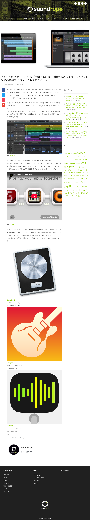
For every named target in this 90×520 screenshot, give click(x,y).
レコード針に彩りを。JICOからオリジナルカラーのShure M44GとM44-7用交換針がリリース (76, 124)
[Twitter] (79, 3)
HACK (50, 18)
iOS (65, 156)
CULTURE (32, 18)
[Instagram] (82, 3)
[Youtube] (85, 3)
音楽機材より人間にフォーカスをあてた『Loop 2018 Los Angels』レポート (76, 98)
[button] (3, 90)
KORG (76, 157)
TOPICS (18, 18)
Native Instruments (81, 160)
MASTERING (65, 18)
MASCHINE (66, 160)
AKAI (71, 153)
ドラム (82, 190)
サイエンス (66, 182)
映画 (74, 196)
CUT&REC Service (38, 477)
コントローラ (81, 178)
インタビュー (68, 170)
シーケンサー (80, 186)
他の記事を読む (27, 452)
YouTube (12, 224)
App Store (12, 155)
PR (70, 163)
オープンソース (77, 175)
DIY (82, 153)
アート (78, 167)
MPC (72, 160)
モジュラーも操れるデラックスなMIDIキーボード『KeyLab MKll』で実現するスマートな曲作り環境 (76, 106)
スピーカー (66, 190)
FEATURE (11, 18)
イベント (84, 167)
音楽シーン (81, 196)
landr (80, 157)
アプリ (72, 167)
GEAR (25, 18)
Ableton (67, 153)
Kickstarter (70, 157)
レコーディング (82, 193)
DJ (85, 153)
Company (36, 480)
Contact (35, 483)
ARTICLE (56, 18)
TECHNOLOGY (41, 18)
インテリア (75, 170)
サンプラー (73, 182)
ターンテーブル (73, 190)
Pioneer (66, 163)
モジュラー (72, 193)
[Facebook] (75, 3)
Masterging (36, 475)
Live (83, 157)
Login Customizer (77, 18)
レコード (68, 196)
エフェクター (70, 173)
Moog (70, 160)
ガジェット (70, 179)
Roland (73, 163)
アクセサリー (78, 163)
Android (75, 153)
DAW (79, 153)
